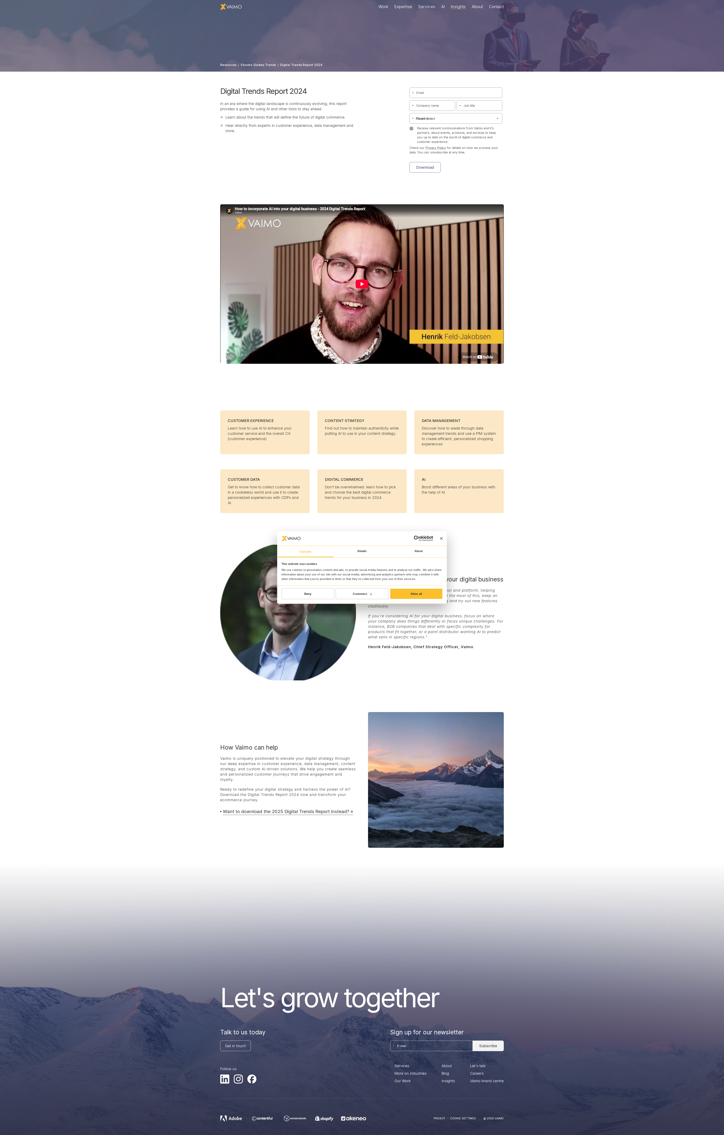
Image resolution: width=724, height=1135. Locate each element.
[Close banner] (441, 538)
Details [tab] (362, 550)
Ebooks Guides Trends (258, 65)
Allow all (416, 593)
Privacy (440, 1118)
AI (443, 6)
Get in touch (235, 1046)
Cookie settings (463, 1118)
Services (426, 6)
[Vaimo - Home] (231, 7)
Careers (477, 1073)
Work (383, 6)
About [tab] (418, 550)
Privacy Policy (436, 148)
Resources (228, 65)
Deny (307, 593)
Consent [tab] (305, 551)
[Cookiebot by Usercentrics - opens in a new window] (416, 538)
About (477, 6)
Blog (445, 1073)
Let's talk (478, 1066)
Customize (360, 593)
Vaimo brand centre (487, 1081)
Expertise (403, 6)
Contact (496, 6)
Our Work (402, 1081)
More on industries (410, 1073)
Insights (458, 6)
